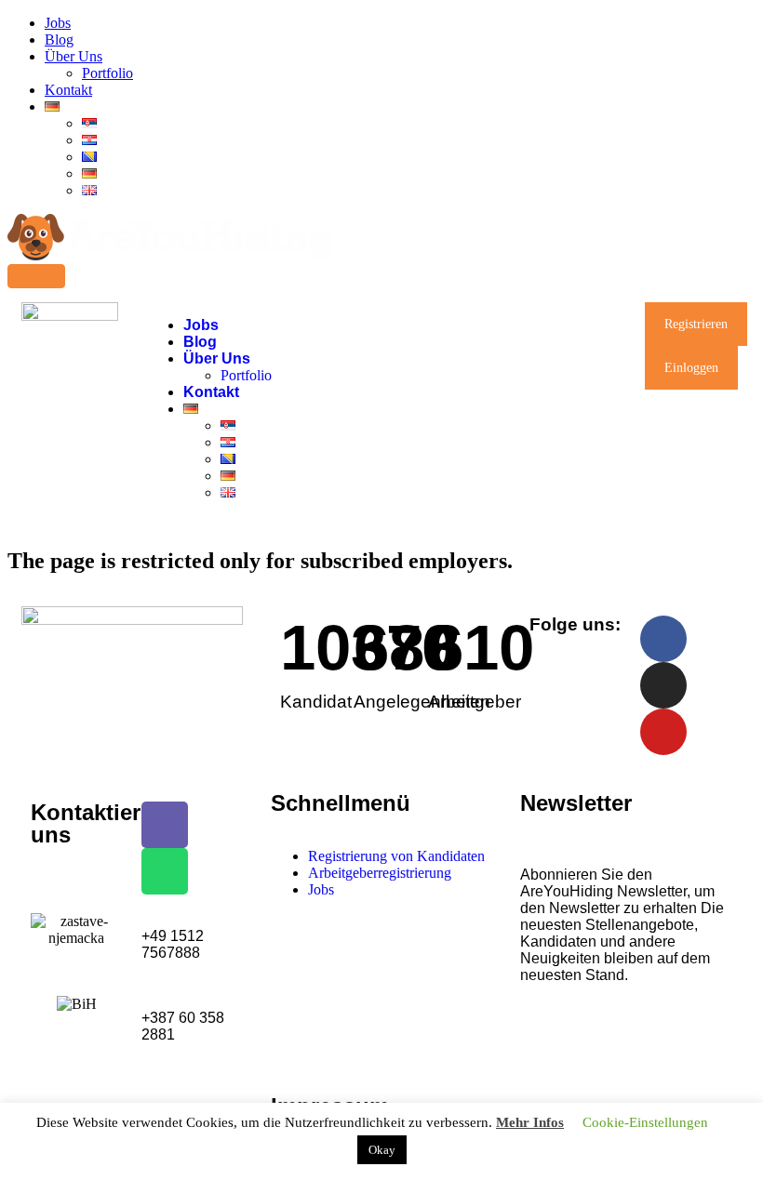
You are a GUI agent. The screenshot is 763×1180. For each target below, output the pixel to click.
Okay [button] (381, 1150)
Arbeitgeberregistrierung (379, 873)
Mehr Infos (530, 1122)
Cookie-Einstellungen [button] (645, 1122)
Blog (59, 39)
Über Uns (73, 56)
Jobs (58, 23)
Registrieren (696, 324)
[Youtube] (663, 732)
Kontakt (68, 90)
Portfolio (107, 73)
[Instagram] (663, 685)
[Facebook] (663, 639)
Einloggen (691, 368)
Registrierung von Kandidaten (396, 856)
